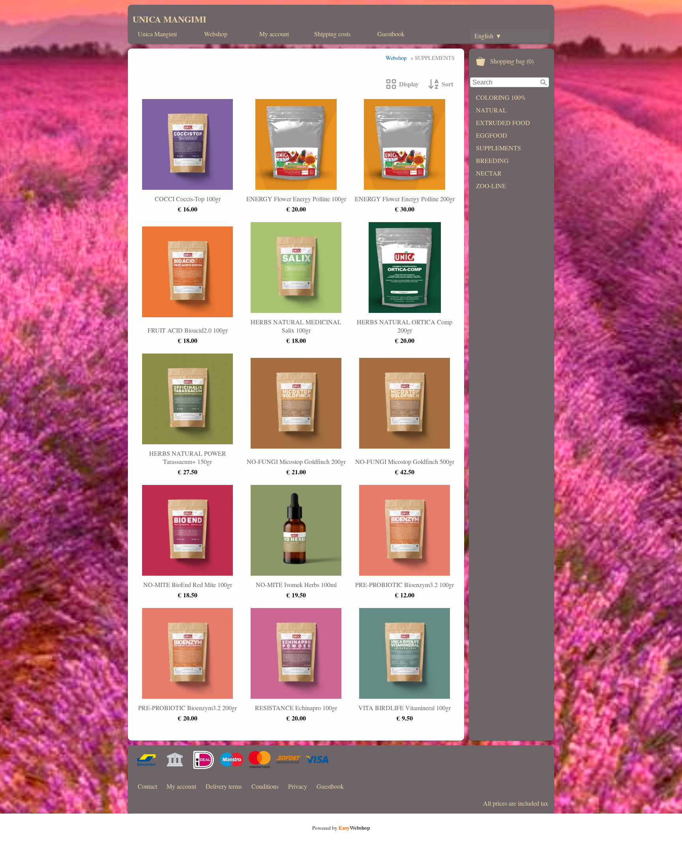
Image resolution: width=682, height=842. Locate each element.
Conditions (265, 786)
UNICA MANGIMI (169, 19)
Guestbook (391, 34)
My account (274, 34)
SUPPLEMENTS (498, 148)
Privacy (297, 786)
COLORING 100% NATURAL (501, 103)
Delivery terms (224, 786)
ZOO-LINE (491, 185)
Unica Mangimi (157, 34)
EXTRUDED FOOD (503, 122)
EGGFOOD (491, 135)
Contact (147, 786)
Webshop (215, 34)
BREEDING (492, 160)
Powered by (341, 828)
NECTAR (489, 173)
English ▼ (488, 36)
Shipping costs (332, 34)
